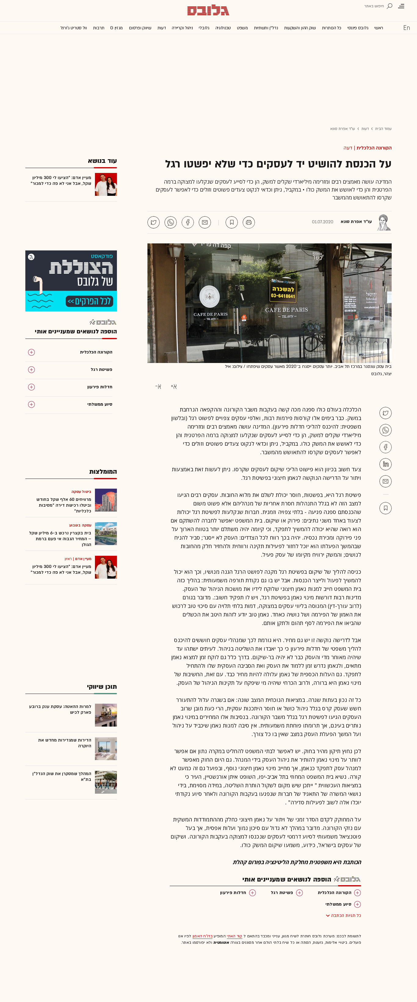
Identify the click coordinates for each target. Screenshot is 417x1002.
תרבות (98, 28)
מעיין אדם (83, 558)
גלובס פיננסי (357, 28)
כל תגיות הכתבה (346, 915)
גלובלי (204, 28)
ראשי (378, 28)
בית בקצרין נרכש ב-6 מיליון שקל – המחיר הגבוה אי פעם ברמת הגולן (60, 539)
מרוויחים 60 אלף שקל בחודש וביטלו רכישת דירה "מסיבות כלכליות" (63, 505)
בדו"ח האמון (202, 936)
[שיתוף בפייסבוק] (188, 222)
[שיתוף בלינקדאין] (385, 464)
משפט (242, 28)
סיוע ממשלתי (338, 904)
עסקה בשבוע (80, 525)
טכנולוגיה (223, 28)
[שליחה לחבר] (205, 222)
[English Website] (406, 27)
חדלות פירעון (233, 893)
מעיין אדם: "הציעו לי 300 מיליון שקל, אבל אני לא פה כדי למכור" (61, 180)
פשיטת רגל (282, 893)
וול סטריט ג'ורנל (73, 28)
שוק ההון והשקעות (300, 28)
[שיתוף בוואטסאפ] (171, 222)
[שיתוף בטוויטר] (153, 222)
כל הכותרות (331, 28)
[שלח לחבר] (385, 481)
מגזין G (116, 28)
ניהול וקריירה (182, 28)
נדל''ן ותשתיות (266, 28)
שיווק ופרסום (140, 28)
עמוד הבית (383, 128)
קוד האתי (234, 936)
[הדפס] (249, 222)
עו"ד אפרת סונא (342, 128)
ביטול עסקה (81, 491)
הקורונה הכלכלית (374, 148)
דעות (162, 28)
